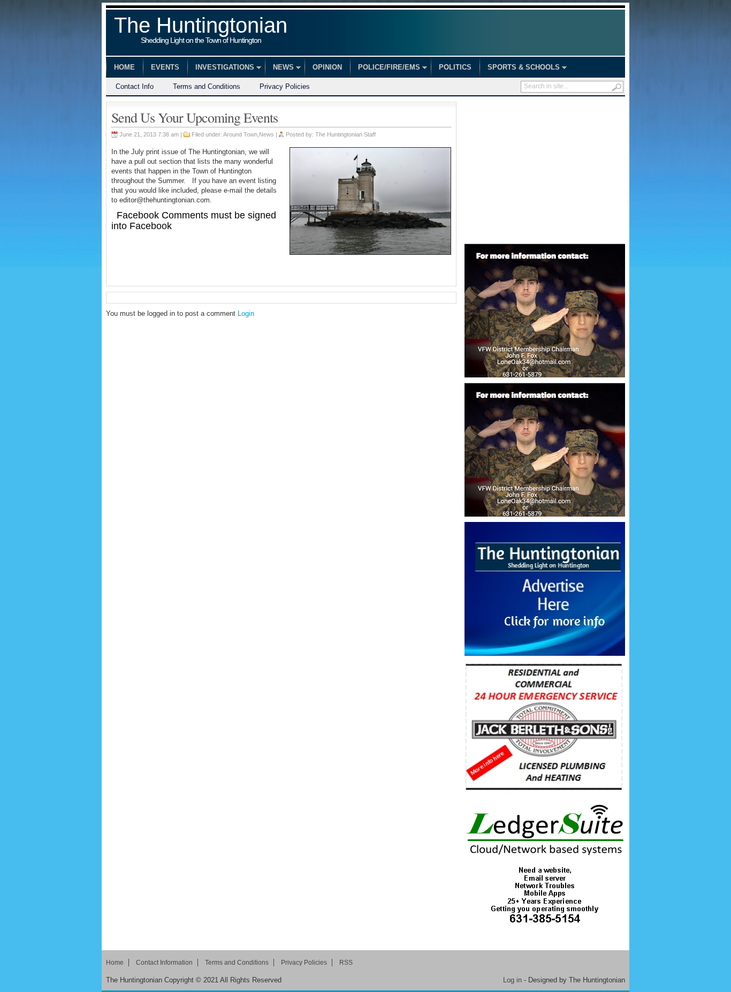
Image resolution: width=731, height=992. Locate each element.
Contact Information (164, 962)
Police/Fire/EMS (385, 68)
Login (246, 313)
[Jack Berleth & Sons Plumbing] (545, 728)
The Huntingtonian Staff (345, 134)
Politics (455, 67)
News (279, 68)
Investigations (220, 68)
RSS (346, 962)
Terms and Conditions (206, 86)
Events (165, 67)
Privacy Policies (285, 86)
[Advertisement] (545, 169)
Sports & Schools (519, 68)
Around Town (240, 134)
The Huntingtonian (200, 31)
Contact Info (135, 86)
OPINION (327, 67)
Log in (512, 980)
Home (124, 67)
